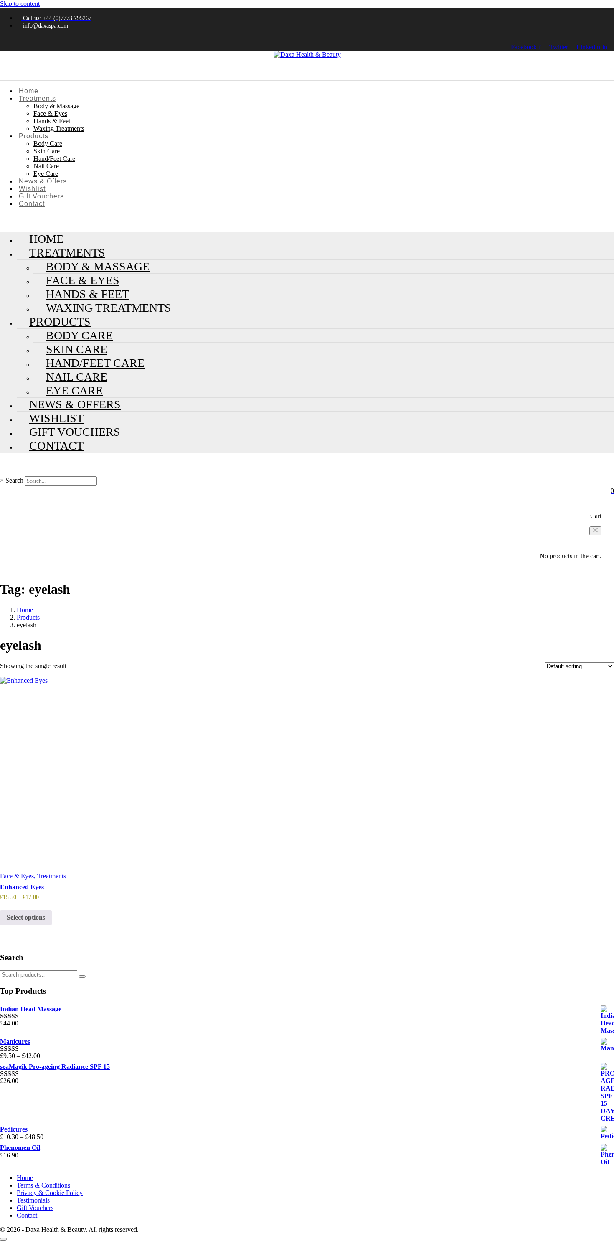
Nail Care (46, 166)
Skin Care (46, 151)
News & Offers (43, 181)
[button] (595, 530)
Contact (32, 203)
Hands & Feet (51, 121)
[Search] (82, 976)
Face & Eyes (50, 113)
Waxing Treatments (58, 128)
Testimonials (33, 1200)
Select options (26, 917)
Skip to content (20, 3)
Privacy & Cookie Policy (50, 1192)
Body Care (47, 143)
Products (33, 136)
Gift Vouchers (41, 196)
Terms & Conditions (43, 1185)
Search (14, 480)
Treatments (37, 98)
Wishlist (32, 188)
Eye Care (45, 173)
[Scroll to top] (3, 1239)
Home (28, 90)
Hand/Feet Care (54, 158)
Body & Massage (56, 105)
